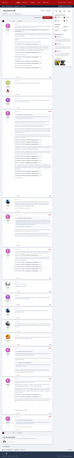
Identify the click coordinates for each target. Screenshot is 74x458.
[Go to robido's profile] (8, 82)
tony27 (67, 20)
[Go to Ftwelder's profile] (3, 14)
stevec (8, 287)
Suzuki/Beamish (18, 13)
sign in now (25, 438)
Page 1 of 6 (19, 21)
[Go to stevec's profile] (8, 283)
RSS (17, 456)
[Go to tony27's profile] (64, 21)
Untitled (29, 52)
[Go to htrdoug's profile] (8, 201)
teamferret (8, 103)
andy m (7, 327)
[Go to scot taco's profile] (8, 336)
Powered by (67, 456)
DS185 (29, 44)
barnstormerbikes (18, 31)
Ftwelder (6, 13)
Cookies (13, 456)
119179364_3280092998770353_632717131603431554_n (37, 29)
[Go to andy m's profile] (8, 323)
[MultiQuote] (15, 77)
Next (13, 21)
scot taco (8, 340)
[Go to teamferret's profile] (8, 100)
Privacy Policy (5, 456)
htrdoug (8, 205)
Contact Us (9, 456)
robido (8, 86)
